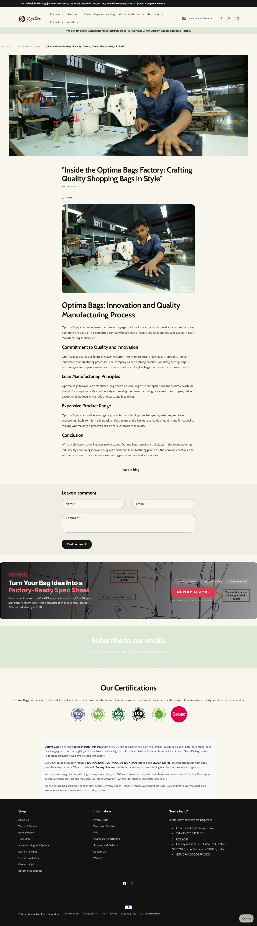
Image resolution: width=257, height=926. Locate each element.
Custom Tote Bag (27, 851)
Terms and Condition (104, 826)
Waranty (98, 858)
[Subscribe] (157, 662)
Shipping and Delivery (105, 845)
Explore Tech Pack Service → (193, 591)
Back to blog (130, 470)
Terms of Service (27, 826)
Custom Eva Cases (28, 858)
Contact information (150, 914)
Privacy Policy (100, 819)
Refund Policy (26, 832)
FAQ (95, 832)
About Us (23, 819)
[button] (56, 14)
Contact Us (99, 851)
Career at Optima (28, 864)
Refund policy (72, 914)
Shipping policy (128, 914)
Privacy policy (90, 914)
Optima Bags (34, 914)
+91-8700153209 (192, 833)
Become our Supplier (30, 870)
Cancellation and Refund (106, 838)
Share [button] (69, 197)
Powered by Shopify (51, 914)
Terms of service (109, 914)
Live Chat (182, 838)
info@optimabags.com (199, 828)
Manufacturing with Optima (33, 845)
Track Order (24, 838)
